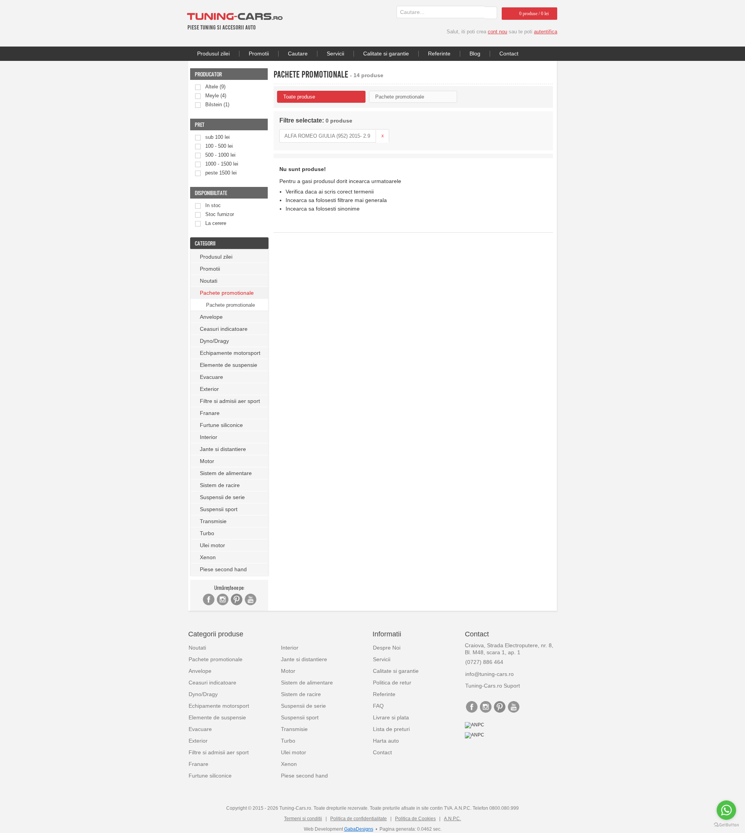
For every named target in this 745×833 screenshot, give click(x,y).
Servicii (335, 53)
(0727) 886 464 (484, 662)
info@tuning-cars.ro (489, 674)
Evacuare (211, 377)
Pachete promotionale (230, 305)
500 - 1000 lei (220, 155)
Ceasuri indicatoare (224, 329)
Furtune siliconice (221, 425)
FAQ (378, 706)
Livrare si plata (391, 717)
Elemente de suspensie (228, 365)
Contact (508, 53)
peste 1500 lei (221, 173)
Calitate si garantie (386, 53)
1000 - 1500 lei (221, 164)
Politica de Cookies (415, 818)
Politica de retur (392, 682)
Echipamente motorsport (230, 353)
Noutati (208, 281)
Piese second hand (223, 569)
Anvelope (211, 317)
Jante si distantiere (223, 449)
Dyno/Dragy (214, 341)
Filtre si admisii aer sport (230, 401)
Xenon (208, 557)
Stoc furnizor (219, 214)
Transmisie (213, 521)
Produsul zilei (213, 53)
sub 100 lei (217, 137)
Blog (475, 53)
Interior (208, 437)
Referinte (439, 53)
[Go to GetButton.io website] (726, 825)
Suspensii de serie (222, 497)
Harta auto (386, 741)
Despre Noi (386, 648)
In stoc (213, 205)
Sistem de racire (220, 485)
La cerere (215, 223)
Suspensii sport (218, 509)
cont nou (497, 32)
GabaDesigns (358, 829)
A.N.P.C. (452, 818)
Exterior (209, 389)
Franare (210, 413)
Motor (207, 461)
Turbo (207, 533)
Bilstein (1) (217, 104)
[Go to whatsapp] (726, 810)
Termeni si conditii (303, 818)
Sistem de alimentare (226, 473)
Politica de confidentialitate (358, 818)
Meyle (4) (215, 96)
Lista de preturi (391, 729)
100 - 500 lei (219, 146)
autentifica (545, 32)
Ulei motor (212, 545)
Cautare (298, 53)
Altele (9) (215, 87)
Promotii (259, 53)
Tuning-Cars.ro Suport (492, 686)
